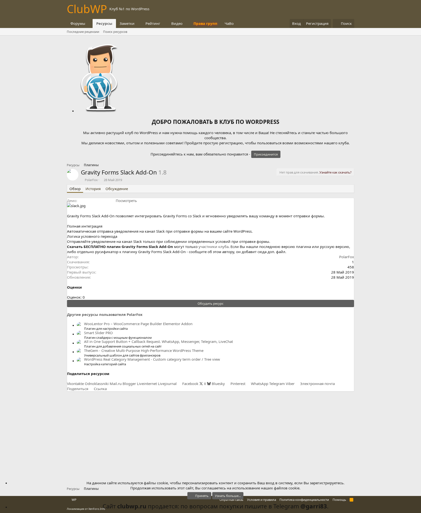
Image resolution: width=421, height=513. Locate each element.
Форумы (77, 23)
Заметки (127, 23)
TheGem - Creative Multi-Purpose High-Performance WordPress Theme (143, 350)
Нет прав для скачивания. (315, 172)
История (93, 188)
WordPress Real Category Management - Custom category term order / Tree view (152, 359)
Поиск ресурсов (115, 31)
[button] (89, 23)
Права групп (205, 23)
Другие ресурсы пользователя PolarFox (105, 314)
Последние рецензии (83, 31)
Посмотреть (126, 200)
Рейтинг (152, 23)
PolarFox (91, 180)
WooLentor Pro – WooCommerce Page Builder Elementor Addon (138, 323)
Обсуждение (116, 188)
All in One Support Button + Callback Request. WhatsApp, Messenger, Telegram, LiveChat (158, 341)
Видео (176, 23)
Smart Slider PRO (98, 332)
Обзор (75, 188)
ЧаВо (229, 23)
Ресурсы (104, 23)
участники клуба (214, 246)
